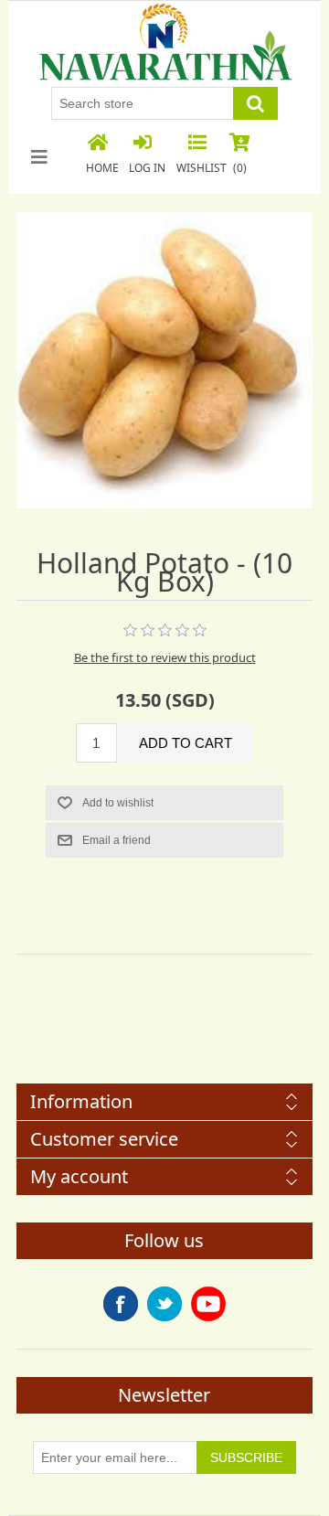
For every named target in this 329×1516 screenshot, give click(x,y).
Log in (147, 168)
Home (102, 168)
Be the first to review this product (165, 657)
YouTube (208, 1303)
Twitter (164, 1303)
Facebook (120, 1303)
